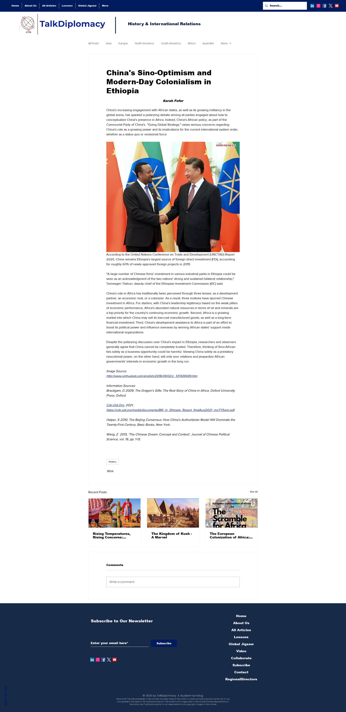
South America (171, 43)
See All (254, 491)
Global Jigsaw (241, 644)
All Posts (93, 43)
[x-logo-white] (331, 6)
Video (241, 651)
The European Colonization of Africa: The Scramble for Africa (231, 535)
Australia (208, 43)
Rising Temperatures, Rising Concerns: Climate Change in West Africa (114, 535)
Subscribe (241, 665)
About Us (241, 623)
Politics (112, 461)
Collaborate (241, 658)
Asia (108, 43)
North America (144, 43)
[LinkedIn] (312, 6)
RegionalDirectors (241, 679)
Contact (241, 672)
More (224, 43)
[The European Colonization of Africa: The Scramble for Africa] (231, 513)
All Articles (241, 630)
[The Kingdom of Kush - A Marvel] (173, 513)
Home (241, 616)
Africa (191, 43)
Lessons (241, 637)
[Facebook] (325, 6)
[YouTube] (337, 6)
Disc (118, 699)
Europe (123, 43)
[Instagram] (318, 6)
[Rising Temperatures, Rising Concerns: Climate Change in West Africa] (114, 513)
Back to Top (5, 696)
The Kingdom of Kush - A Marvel (171, 535)
